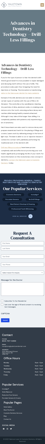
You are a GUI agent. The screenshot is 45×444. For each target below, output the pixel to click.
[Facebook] (3, 428)
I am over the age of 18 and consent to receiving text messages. (22, 306)
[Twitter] (11, 428)
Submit (5, 320)
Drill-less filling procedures (11, 147)
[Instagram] (7, 428)
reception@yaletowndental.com (14, 346)
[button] (42, 5)
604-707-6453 (9, 341)
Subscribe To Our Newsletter (15, 301)
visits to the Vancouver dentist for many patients (20, 93)
